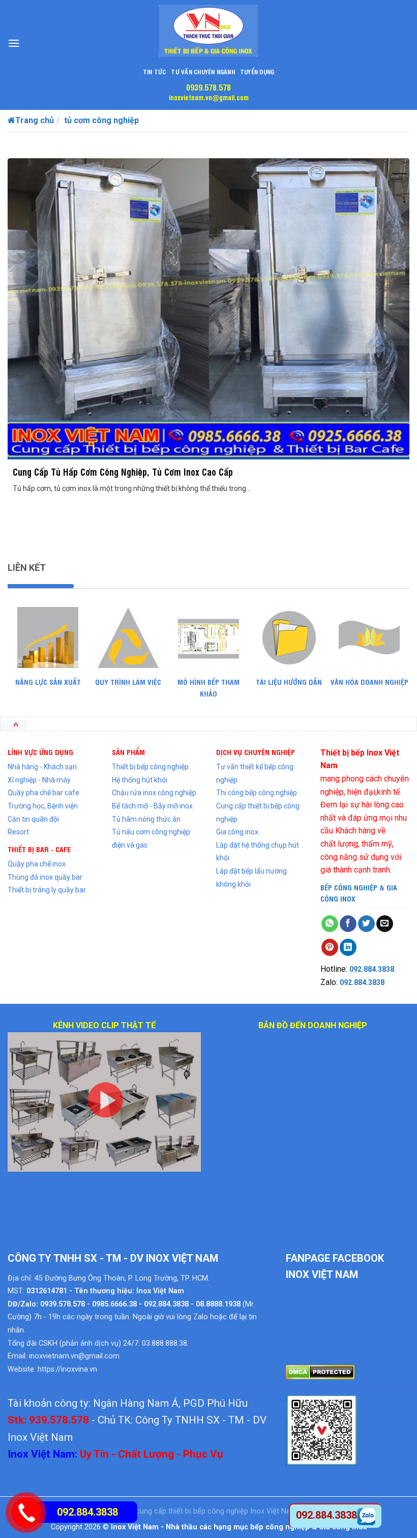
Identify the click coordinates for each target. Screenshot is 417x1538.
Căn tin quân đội (33, 819)
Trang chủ (34, 120)
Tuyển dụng (257, 71)
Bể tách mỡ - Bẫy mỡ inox (152, 806)
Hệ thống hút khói (139, 780)
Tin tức (154, 71)
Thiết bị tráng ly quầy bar (47, 890)
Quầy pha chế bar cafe (43, 793)
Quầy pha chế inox (37, 864)
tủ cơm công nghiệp (101, 120)
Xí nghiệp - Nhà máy (39, 780)
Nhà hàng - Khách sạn (42, 767)
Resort (18, 832)
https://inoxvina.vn (67, 1369)
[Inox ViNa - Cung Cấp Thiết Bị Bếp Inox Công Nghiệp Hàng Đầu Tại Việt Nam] (208, 31)
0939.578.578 (208, 87)
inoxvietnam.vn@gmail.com (209, 97)
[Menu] (14, 43)
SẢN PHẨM (128, 752)
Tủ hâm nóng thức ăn (146, 819)
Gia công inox (237, 832)
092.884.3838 (371, 969)
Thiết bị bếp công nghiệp (150, 767)
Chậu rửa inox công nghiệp (154, 793)
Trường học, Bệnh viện (43, 806)
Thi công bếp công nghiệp (256, 793)
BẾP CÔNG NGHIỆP (348, 887)
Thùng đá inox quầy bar (45, 877)
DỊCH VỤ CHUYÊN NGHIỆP (255, 752)
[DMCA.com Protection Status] (320, 1371)
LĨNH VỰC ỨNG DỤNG (40, 752)
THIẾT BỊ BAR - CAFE (39, 849)
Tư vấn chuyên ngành (203, 71)
